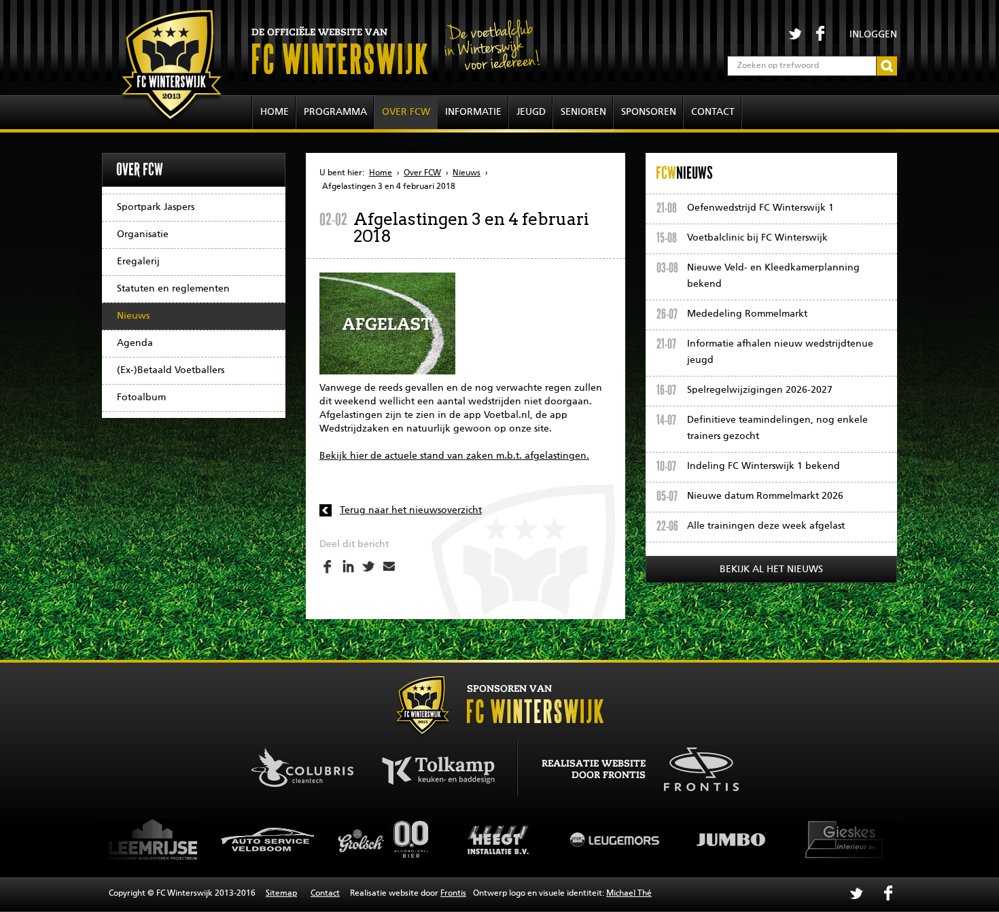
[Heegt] (403, 839)
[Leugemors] (518, 839)
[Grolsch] (287, 839)
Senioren (583, 112)
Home (274, 112)
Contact (713, 112)
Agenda (135, 343)
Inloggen (873, 34)
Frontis (453, 894)
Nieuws (133, 316)
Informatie (473, 112)
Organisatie (143, 234)
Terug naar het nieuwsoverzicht (411, 510)
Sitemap (281, 894)
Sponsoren (648, 112)
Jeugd (531, 112)
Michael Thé (629, 894)
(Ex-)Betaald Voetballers (170, 370)
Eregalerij (138, 261)
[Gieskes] (749, 839)
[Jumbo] (634, 839)
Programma (335, 112)
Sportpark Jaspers (155, 207)
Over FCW (406, 112)
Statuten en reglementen (173, 289)
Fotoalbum (141, 397)
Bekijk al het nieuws (771, 569)
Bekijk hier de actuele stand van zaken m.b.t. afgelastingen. (454, 456)
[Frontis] (694, 767)
